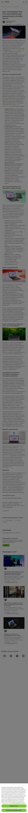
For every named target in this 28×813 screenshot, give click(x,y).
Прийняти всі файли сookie (14, 810)
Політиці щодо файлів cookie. (18, 803)
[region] (14, 798)
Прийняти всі (14, 806)
